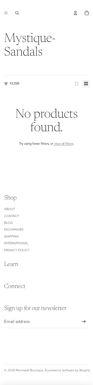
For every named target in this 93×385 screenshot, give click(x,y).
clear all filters (63, 144)
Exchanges (13, 229)
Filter (14, 84)
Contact (11, 216)
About (9, 209)
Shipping (11, 236)
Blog (8, 223)
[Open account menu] (75, 13)
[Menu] (6, 13)
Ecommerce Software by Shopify (67, 370)
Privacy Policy (17, 250)
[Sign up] (84, 321)
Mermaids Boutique (29, 370)
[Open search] (17, 13)
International (16, 243)
